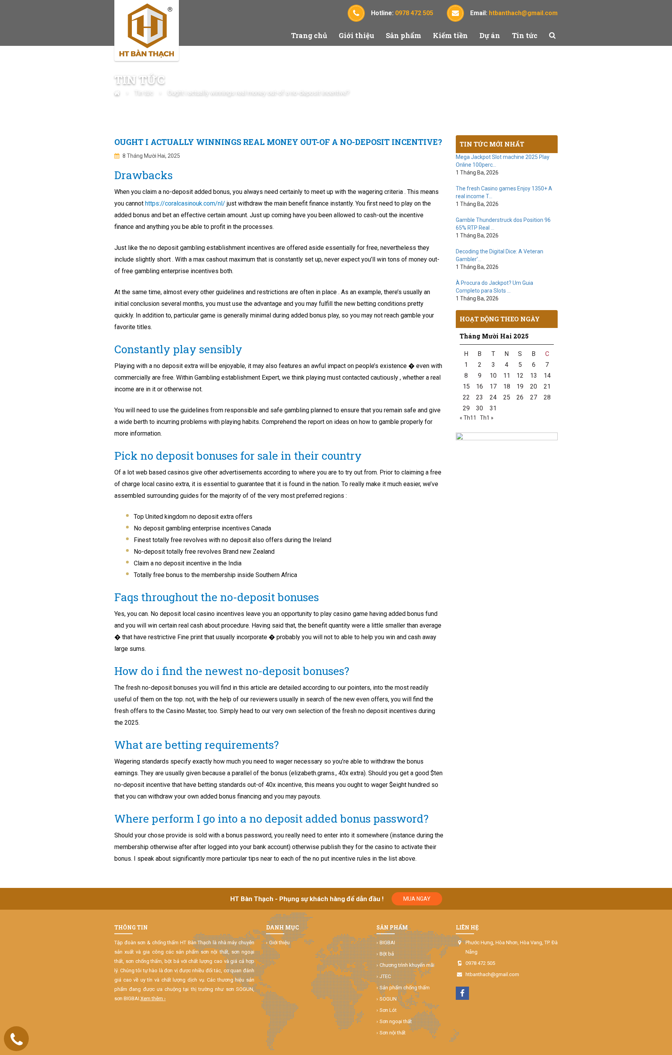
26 (519, 397)
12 (519, 375)
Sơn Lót (388, 1010)
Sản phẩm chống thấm (405, 987)
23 (479, 397)
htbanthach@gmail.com (492, 974)
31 (493, 408)
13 (533, 375)
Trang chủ (309, 35)
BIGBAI (387, 942)
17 (493, 386)
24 (493, 397)
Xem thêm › (153, 998)
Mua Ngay (416, 899)
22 (466, 397)
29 (466, 408)
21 (547, 386)
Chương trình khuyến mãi (407, 965)
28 (547, 397)
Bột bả (387, 954)
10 (493, 375)
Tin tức (524, 35)
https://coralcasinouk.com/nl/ (185, 203)
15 (466, 386)
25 (506, 397)
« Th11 (468, 418)
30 (479, 408)
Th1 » (487, 418)
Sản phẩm (403, 35)
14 (547, 375)
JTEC (385, 976)
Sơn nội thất (393, 1033)
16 (479, 386)
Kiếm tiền (450, 35)
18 (506, 386)
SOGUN (388, 999)
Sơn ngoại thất (396, 1021)
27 (533, 397)
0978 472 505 (480, 963)
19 (519, 386)
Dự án (490, 35)
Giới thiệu (356, 35)
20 (533, 386)
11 (506, 375)
